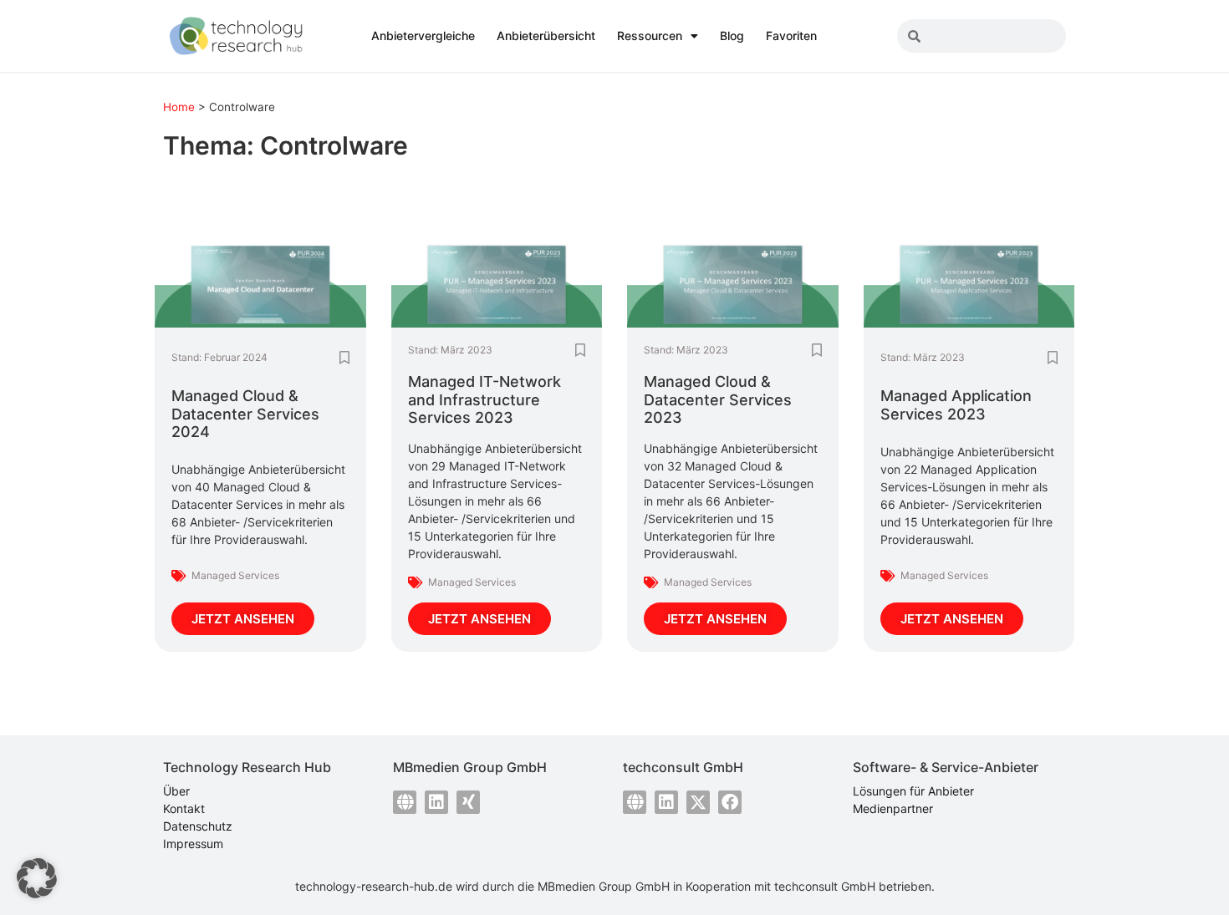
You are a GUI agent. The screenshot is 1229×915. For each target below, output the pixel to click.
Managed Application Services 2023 (956, 405)
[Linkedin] (436, 802)
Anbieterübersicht (546, 35)
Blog (732, 35)
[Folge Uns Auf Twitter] (698, 802)
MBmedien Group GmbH (604, 886)
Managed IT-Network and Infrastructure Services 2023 (484, 399)
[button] (37, 878)
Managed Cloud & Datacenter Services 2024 (245, 413)
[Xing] (468, 802)
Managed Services (235, 575)
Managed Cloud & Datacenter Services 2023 (718, 399)
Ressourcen (649, 35)
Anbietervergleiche (423, 35)
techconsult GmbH (824, 886)
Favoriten (791, 35)
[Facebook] (730, 802)
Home (179, 107)
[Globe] (404, 802)
